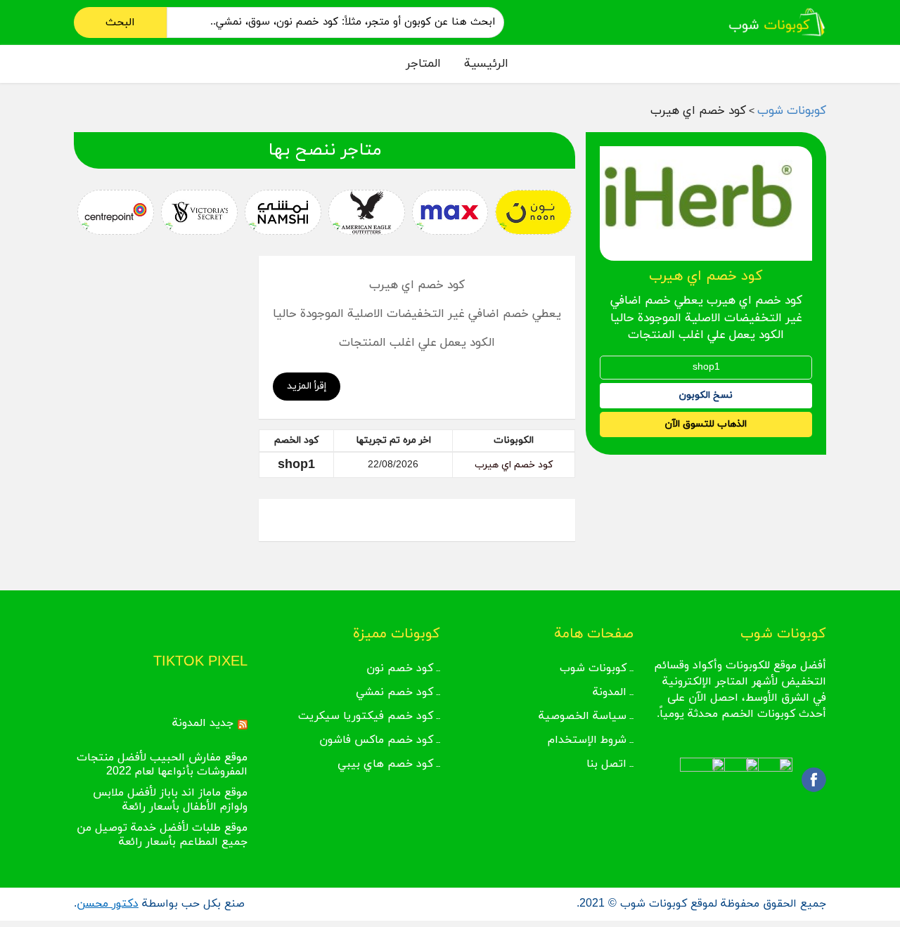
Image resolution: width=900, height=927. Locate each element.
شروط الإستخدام (587, 740)
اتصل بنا (606, 764)
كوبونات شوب (593, 668)
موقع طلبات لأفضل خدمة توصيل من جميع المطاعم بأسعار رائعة (162, 835)
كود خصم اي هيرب (514, 465)
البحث (120, 22)
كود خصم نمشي (394, 692)
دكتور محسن (108, 904)
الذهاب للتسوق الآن (706, 424)
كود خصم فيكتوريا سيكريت (365, 716)
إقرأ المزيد (306, 386)
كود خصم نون (399, 668)
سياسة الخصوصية (582, 716)
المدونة (609, 692)
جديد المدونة (202, 723)
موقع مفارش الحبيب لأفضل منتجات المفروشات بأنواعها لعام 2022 (162, 764)
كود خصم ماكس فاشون (376, 740)
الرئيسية (486, 64)
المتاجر (423, 64)
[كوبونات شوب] (777, 21)
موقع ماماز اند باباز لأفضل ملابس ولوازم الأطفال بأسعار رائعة (170, 800)
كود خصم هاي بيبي (385, 764)
